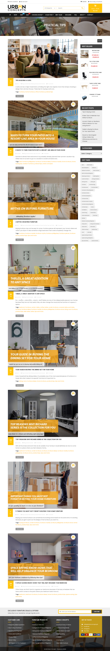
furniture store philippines (87, 204)
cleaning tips (96, 176)
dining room (23, 381)
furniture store (59, 309)
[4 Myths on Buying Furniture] (43, 196)
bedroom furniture (25, 307)
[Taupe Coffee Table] (84, 87)
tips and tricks (32, 235)
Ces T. (18, 83)
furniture (22, 92)
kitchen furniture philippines (88, 221)
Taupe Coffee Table (95, 83)
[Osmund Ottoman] (84, 98)
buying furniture (24, 523)
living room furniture (71, 309)
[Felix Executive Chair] (84, 76)
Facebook (86, 626)
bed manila (89, 164)
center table (35, 307)
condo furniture (53, 307)
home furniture (30, 92)
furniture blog (92, 184)
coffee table (44, 307)
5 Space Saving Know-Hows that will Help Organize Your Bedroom (41, 583)
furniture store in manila (87, 201)
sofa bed (89, 232)
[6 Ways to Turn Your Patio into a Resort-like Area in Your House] (43, 124)
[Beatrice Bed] (84, 54)
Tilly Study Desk (94, 61)
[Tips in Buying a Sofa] (43, 58)
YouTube (86, 631)
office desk (92, 226)
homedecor (84, 209)
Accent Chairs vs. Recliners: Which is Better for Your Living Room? (91, 123)
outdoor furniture (28, 164)
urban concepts (48, 164)
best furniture (96, 170)
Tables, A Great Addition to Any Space (30, 294)
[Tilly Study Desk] (84, 65)
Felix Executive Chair (95, 72)
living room (84, 223)
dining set (93, 181)
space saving (70, 594)
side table (27, 311)
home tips (95, 215)
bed (83, 164)
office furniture (40, 92)
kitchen (83, 218)
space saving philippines (87, 237)
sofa (83, 232)
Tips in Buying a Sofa (23, 80)
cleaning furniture (86, 176)
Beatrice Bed (95, 50)
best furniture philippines (27, 161)
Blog (23, 83)
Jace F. (18, 586)
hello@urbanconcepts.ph (91, 624)
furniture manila (56, 161)
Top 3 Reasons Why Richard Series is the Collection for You (38, 439)
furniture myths (41, 233)
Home (51, 28)
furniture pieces (64, 233)
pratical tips (49, 92)
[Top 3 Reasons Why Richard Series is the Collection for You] (43, 413)
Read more (19, 96)
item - (95, 9)
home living (84, 212)
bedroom (22, 594)
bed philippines (85, 167)
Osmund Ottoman (94, 94)
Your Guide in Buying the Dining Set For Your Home (35, 370)
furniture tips (85, 207)
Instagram (87, 628)
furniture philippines (52, 233)
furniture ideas (46, 161)
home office (93, 212)
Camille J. (19, 153)
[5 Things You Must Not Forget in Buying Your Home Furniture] (43, 485)
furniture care (85, 187)
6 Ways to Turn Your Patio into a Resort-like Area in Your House (40, 150)
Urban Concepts (52, 649)
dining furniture (95, 179)
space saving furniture (87, 235)
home (92, 207)
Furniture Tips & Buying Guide (31, 83)
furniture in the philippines (87, 190)
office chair (84, 226)
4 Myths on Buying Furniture (26, 222)
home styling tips (85, 215)
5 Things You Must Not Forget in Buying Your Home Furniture (39, 511)
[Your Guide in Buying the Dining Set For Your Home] (43, 343)
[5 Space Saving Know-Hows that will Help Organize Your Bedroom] (43, 557)
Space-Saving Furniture (37, 586)
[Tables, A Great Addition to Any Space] (43, 267)
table (32, 311)
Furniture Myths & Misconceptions (32, 225)
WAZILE (64, 649)
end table (71, 307)
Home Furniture (41, 83)
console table (63, 307)
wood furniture (95, 240)
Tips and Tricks (36, 153)
